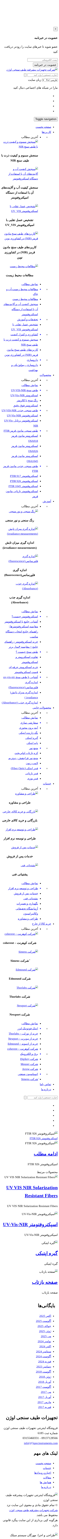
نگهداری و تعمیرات (27, 903)
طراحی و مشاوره (28, 918)
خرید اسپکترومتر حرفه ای (23, 667)
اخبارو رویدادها (42, 1472)
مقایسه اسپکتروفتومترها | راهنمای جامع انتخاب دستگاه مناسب (22, 631)
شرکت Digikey (29, 1059)
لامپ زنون (32, 763)
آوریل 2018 (44, 1381)
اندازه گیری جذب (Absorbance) (20, 702)
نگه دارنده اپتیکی (28, 732)
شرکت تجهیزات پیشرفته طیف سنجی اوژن (33, 1510)
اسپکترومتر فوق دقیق (25, 405)
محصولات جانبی (41, 707)
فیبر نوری (32, 778)
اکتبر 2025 (45, 1316)
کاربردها (46, 132)
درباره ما (46, 1089)
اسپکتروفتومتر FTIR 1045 (23, 486)
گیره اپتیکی (31, 738)
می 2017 (46, 1392)
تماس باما (45, 1084)
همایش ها (45, 1482)
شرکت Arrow (30, 1069)
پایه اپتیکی (32, 743)
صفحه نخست (43, 127)
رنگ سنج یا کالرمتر (27, 400)
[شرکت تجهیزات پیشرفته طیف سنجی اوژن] (32, 69)
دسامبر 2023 (43, 1366)
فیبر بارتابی (31, 773)
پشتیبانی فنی (30, 898)
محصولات (45, 375)
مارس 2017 (44, 1402)
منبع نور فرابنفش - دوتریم (23, 758)
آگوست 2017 (43, 1386)
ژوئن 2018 (45, 1376)
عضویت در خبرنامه (45, 64)
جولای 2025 (44, 1326)
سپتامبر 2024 (43, 1351)
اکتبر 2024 (45, 1346)
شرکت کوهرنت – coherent (22, 1048)
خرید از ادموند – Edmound (23, 1043)
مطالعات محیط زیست (25, 299)
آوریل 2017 (44, 1397)
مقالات (47, 1477)
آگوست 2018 (43, 1371)
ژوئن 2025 (45, 1331)
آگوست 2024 (43, 1356)
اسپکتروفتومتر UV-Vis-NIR (22, 415)
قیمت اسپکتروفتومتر (26, 672)
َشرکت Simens (29, 1079)
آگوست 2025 (43, 1321)
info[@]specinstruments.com (41, 1443)
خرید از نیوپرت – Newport (23, 1038)
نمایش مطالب (29, 284)
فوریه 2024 (44, 1361)
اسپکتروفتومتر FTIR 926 (24, 481)
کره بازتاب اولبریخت (26, 753)
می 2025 (46, 1336)
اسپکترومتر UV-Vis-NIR (24, 395)
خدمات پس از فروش (26, 893)
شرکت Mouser (29, 1064)
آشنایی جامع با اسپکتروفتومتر (21, 621)
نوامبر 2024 (44, 1341)
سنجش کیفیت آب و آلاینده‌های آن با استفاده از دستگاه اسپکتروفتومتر (20, 309)
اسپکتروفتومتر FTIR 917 (24, 476)
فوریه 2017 (44, 1407)
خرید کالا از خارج (41, 923)
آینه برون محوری (28, 727)
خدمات (47, 783)
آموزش (47, 501)
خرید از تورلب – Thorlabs (23, 1033)
